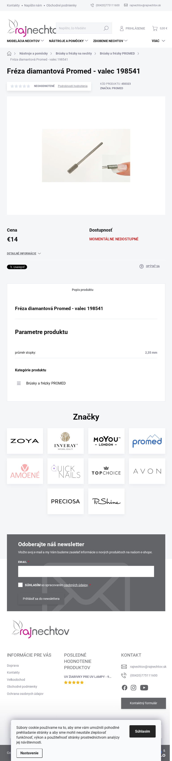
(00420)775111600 (143, 675)
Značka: (111, 88)
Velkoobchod (16, 679)
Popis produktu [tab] (82, 290)
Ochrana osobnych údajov (25, 693)
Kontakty (13, 5)
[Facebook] (124, 686)
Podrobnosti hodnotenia (73, 86)
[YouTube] (144, 686)
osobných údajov (76, 585)
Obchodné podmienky (61, 5)
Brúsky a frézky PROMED (46, 383)
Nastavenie (29, 753)
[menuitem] (26, 41)
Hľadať (106, 28)
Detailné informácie (21, 253)
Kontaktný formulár (143, 703)
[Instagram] (133, 686)
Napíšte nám (33, 5)
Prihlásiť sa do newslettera (41, 598)
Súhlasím (142, 731)
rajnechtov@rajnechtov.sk (148, 666)
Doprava (13, 665)
